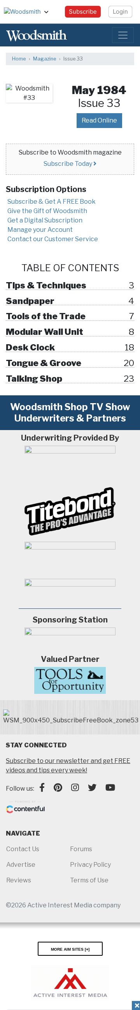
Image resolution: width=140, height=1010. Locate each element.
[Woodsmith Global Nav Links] (49, 11)
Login (120, 11)
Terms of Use (89, 880)
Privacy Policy (90, 864)
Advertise (20, 864)
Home (19, 59)
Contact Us (22, 849)
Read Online (99, 120)
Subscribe (83, 11)
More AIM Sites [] (70, 949)
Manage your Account (40, 229)
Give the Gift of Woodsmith (47, 211)
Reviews (18, 880)
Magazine (44, 59)
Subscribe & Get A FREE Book (51, 201)
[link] (70, 717)
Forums (81, 849)
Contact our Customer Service (52, 239)
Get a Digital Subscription (44, 220)
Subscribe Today (68, 163)
